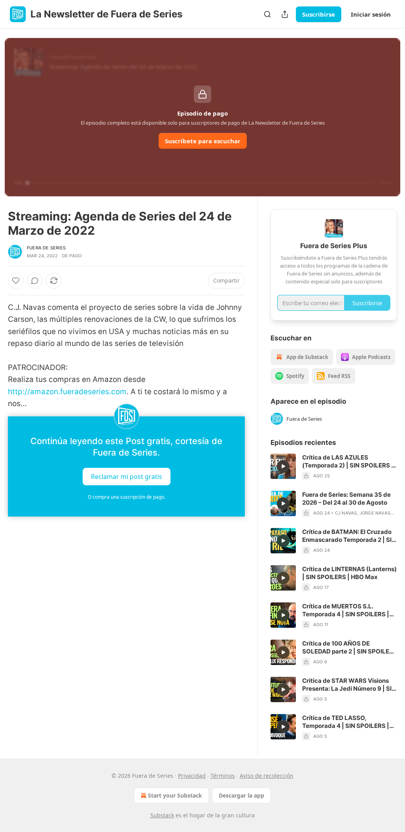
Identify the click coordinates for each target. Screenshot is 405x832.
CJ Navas (346, 513)
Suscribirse (318, 14)
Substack (162, 815)
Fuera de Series (46, 248)
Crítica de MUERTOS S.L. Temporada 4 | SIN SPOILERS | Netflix (345, 610)
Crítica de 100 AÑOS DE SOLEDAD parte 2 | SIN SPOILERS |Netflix (349, 647)
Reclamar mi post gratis (126, 476)
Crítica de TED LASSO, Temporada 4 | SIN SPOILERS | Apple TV (345, 722)
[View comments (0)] (35, 281)
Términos (222, 775)
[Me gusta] (16, 281)
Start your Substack (175, 795)
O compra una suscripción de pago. (126, 497)
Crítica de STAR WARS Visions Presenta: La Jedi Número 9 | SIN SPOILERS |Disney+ (349, 685)
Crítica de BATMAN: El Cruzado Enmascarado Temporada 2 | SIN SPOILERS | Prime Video (349, 536)
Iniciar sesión (371, 14)
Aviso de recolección (266, 775)
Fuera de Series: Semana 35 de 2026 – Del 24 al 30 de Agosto (346, 498)
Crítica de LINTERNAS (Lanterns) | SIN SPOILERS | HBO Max (349, 573)
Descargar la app (241, 795)
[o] (283, 466)
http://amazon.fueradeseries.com (67, 391)
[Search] (267, 14)
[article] (333, 466)
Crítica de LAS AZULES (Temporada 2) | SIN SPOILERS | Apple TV (348, 461)
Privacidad (192, 775)
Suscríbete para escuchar (202, 141)
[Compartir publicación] (285, 14)
